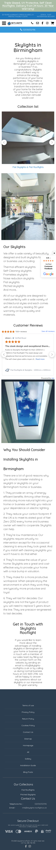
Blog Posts (28, 772)
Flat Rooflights (28, 790)
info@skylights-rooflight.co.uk (34, 807)
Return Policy (28, 719)
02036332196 (29, 29)
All (28, 752)
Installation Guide (28, 765)
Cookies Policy (28, 725)
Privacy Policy (28, 712)
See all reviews (48, 331)
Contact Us (28, 732)
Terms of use (28, 705)
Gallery (28, 759)
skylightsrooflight (23, 841)
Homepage (28, 745)
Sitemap (28, 739)
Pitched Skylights (28, 794)
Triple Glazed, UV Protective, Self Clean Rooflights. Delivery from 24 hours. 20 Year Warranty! (28, 5)
